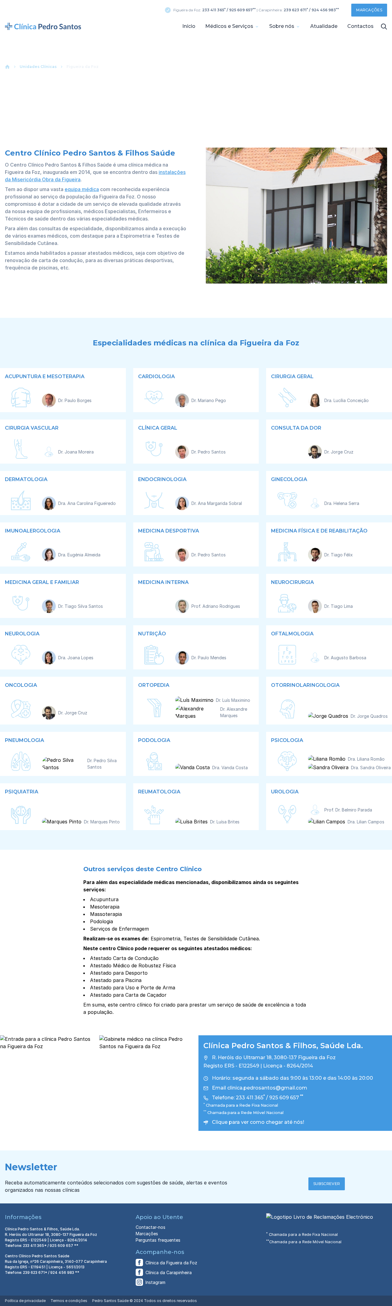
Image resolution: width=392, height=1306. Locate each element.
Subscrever (326, 1183)
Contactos (360, 26)
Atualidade (323, 26)
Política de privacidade (25, 1300)
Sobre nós (282, 26)
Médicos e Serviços (229, 26)
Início (188, 26)
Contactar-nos (150, 1227)
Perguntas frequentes (158, 1240)
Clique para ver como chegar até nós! (258, 1122)
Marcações (369, 10)
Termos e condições (69, 1300)
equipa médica (82, 189)
